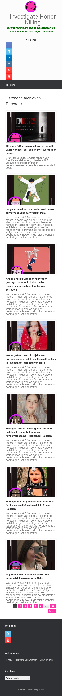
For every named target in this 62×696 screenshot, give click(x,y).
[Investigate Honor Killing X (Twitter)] (9, 51)
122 (52, 606)
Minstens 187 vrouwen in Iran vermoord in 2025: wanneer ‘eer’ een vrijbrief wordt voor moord (31, 149)
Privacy (8, 659)
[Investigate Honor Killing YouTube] (9, 76)
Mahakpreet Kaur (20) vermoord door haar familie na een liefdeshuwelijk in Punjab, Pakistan (30, 505)
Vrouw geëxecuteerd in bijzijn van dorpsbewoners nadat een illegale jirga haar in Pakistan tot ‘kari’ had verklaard (31, 358)
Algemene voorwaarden (26, 659)
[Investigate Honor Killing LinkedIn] (9, 58)
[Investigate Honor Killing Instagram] (9, 64)
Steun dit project (47, 659)
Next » (52, 611)
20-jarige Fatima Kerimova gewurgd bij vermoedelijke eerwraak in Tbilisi (28, 576)
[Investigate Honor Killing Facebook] (9, 45)
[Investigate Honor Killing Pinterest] (9, 70)
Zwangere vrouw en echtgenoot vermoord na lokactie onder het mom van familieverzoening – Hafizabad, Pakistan (30, 432)
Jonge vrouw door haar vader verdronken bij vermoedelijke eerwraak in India (30, 211)
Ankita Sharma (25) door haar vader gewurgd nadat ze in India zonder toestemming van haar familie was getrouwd (26, 284)
